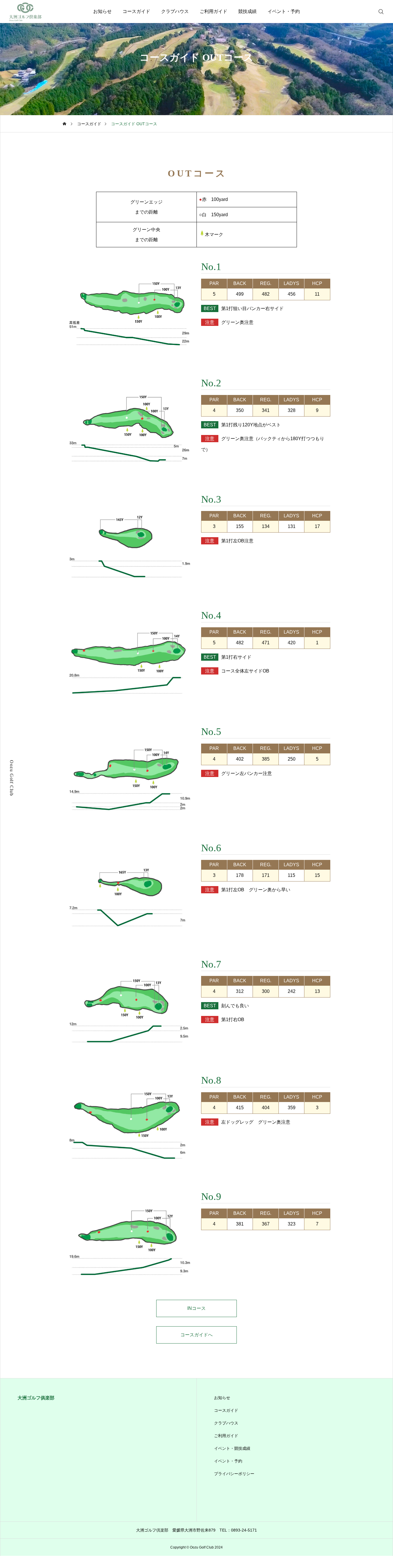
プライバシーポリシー (234, 1474)
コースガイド (136, 11)
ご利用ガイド (213, 11)
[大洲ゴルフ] (21, 11)
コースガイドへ (196, 1334)
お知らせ (102, 11)
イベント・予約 (284, 11)
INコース (196, 1308)
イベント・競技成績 (232, 1448)
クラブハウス (175, 11)
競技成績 (247, 11)
